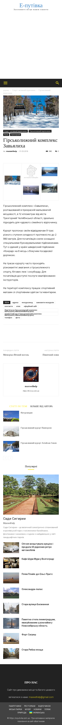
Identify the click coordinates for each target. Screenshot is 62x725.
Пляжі (48, 709)
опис (18, 306)
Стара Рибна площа (32, 649)
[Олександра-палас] (11, 593)
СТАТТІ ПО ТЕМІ (18, 406)
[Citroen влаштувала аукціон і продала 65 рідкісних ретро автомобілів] (11, 547)
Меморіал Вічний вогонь (16, 355)
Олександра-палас (32, 589)
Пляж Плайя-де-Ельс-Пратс (37, 574)
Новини (37, 709)
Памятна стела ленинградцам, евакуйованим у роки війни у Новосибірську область (38, 622)
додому (6, 90)
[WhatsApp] (28, 156)
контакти (9, 306)
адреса (15, 302)
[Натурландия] (11, 416)
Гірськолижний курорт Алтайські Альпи (39, 443)
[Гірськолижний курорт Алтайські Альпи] (11, 446)
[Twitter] (13, 156)
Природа (21, 713)
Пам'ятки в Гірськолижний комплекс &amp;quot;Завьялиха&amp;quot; (21, 310)
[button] (5, 83)
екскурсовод (27, 302)
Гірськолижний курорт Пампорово (36, 428)
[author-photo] (31, 381)
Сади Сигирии (14, 519)
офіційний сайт (30, 306)
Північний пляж (51, 355)
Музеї (28, 709)
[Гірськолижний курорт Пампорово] (11, 431)
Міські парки (15, 709)
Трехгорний (15, 134)
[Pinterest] (21, 156)
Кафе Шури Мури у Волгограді (38, 559)
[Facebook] (6, 156)
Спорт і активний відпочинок (23, 90)
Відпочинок (44, 706)
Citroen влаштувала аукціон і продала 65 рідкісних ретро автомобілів (37, 547)
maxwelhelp (11, 151)
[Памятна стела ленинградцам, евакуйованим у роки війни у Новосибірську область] (11, 623)
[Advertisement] (31, 46)
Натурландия (26, 412)
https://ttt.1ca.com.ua (31, 391)
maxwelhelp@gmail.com (41, 697)
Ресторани (29, 706)
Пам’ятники (15, 706)
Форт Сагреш (29, 634)
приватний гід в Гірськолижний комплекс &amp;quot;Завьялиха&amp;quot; (23, 314)
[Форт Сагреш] (11, 638)
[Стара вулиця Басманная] (11, 608)
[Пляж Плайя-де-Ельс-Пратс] (11, 578)
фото (18, 317)
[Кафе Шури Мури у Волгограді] (11, 562)
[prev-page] (5, 458)
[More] (35, 156)
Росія (6, 134)
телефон (8, 317)
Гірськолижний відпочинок (40, 131)
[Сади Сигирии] (31, 495)
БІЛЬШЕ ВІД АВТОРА (41, 406)
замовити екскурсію (45, 302)
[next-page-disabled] (10, 458)
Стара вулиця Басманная (35, 604)
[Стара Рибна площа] (11, 653)
